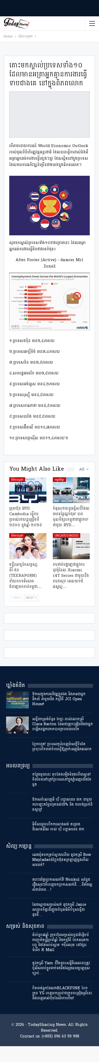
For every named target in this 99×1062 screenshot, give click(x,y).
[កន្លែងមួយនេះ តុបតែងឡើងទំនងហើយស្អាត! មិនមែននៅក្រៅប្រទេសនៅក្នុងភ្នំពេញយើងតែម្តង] (17, 780)
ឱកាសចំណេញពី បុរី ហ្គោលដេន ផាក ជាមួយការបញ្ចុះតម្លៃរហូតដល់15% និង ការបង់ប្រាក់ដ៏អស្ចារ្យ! (62, 804)
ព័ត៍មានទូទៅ (17, 479)
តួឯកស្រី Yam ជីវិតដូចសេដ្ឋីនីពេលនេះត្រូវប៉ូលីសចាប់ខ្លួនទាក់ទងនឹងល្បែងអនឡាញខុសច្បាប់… (61, 968)
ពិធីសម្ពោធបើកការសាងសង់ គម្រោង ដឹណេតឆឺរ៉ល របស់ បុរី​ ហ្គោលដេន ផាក (58, 826)
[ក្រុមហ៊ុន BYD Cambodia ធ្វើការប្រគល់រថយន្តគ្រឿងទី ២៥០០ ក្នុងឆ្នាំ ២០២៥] (27, 490)
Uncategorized (66, 535)
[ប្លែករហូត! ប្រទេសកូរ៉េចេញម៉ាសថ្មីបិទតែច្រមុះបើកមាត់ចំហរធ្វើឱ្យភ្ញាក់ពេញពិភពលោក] (17, 750)
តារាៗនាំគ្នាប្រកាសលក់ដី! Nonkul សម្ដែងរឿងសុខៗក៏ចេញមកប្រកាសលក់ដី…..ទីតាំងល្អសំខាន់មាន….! (62, 884)
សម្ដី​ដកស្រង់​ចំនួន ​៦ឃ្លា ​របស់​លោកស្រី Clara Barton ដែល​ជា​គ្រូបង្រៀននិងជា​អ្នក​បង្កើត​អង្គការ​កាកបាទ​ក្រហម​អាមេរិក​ (62, 724)
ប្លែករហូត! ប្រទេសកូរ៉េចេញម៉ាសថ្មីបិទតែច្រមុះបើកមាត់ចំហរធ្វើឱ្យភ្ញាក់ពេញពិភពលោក (62, 746)
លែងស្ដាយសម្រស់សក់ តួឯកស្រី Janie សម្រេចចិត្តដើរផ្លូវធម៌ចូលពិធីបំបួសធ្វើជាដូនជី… (59, 909)
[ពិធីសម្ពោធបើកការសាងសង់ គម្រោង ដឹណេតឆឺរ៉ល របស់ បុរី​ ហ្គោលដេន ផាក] (17, 830)
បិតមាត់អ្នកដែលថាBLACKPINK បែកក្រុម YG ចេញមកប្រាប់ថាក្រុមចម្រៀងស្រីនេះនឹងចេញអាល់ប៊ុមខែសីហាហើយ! (62, 993)
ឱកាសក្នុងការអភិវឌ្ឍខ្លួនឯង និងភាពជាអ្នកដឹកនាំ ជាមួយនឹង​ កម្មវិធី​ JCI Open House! (59, 699)
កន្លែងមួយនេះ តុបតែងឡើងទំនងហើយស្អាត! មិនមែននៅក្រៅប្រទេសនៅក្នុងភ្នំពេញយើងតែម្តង (61, 779)
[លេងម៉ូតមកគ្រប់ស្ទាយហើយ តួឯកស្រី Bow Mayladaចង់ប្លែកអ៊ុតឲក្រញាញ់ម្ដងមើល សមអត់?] (17, 860)
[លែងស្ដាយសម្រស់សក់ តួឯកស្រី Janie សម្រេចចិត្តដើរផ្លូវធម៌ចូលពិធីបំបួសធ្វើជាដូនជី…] (17, 910)
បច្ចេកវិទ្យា (59, 479)
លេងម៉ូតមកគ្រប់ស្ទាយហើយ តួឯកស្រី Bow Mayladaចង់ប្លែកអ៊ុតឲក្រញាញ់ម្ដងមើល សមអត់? (61, 859)
